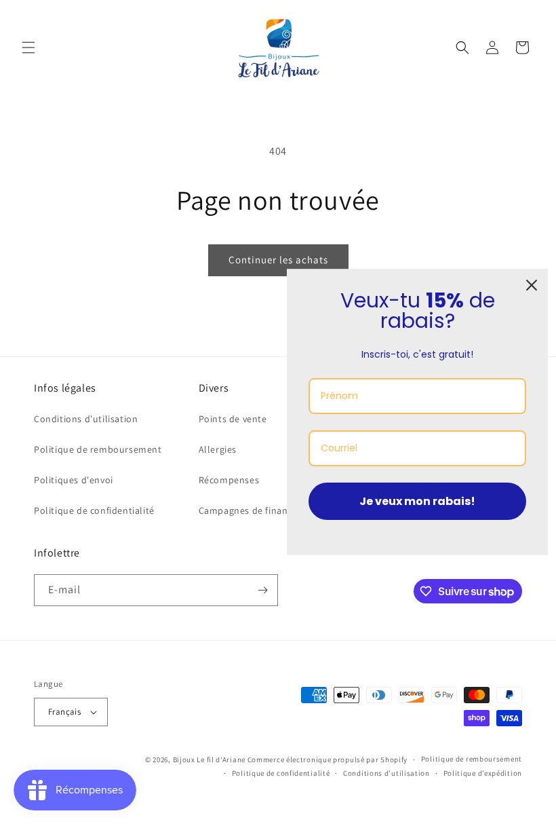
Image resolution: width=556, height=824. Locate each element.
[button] (28, 47)
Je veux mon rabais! (417, 501)
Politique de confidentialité (94, 510)
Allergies (218, 449)
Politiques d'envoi (73, 480)
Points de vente (233, 419)
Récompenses (229, 480)
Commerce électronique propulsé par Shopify (327, 759)
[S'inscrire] (262, 590)
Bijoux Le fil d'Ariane (209, 759)
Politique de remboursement (98, 449)
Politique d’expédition (482, 773)
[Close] (531, 285)
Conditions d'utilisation (86, 419)
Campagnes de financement (260, 510)
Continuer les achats (278, 259)
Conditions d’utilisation (386, 773)
